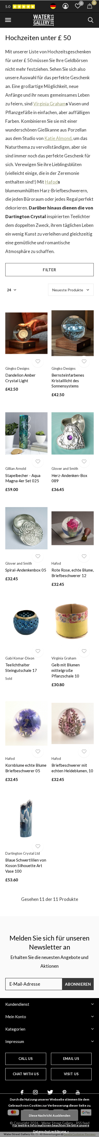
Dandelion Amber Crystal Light (20, 378)
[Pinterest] (64, 1092)
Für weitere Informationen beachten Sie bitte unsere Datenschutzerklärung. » (50, 1128)
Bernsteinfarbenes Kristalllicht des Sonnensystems (67, 381)
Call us (25, 1058)
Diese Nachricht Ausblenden (49, 1115)
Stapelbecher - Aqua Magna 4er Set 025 (22, 478)
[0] (89, 6)
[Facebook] (22, 1092)
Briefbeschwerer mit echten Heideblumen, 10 (72, 768)
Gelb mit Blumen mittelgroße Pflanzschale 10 (65, 670)
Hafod (51, 182)
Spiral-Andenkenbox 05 (25, 570)
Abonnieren (78, 984)
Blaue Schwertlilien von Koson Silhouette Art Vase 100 (25, 865)
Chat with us (26, 1074)
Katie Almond (58, 138)
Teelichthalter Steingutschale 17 (21, 667)
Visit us (71, 1074)
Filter (49, 269)
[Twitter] (50, 1092)
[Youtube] (78, 1092)
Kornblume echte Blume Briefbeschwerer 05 (25, 768)
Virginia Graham (49, 103)
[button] (8, 20)
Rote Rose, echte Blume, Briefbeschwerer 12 (72, 573)
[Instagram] (35, 1092)
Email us (71, 1058)
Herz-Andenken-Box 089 (69, 478)
